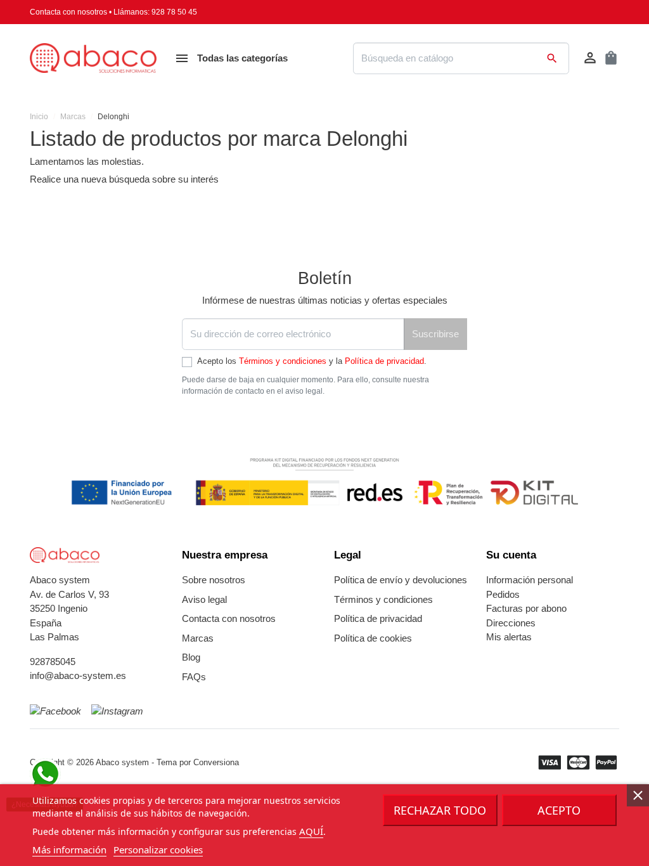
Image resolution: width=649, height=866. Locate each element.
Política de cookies (373, 638)
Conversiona (216, 762)
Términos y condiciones (282, 361)
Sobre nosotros (213, 579)
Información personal (529, 579)
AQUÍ (311, 831)
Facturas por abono (526, 608)
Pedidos (503, 594)
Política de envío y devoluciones (400, 579)
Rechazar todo (440, 810)
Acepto (559, 810)
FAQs (194, 676)
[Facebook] (55, 711)
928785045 (52, 661)
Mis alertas (509, 636)
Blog (191, 657)
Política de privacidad (384, 361)
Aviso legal (204, 599)
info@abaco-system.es (78, 675)
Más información (69, 849)
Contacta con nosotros (68, 12)
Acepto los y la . (312, 361)
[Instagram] (117, 711)
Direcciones (511, 622)
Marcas (198, 638)
